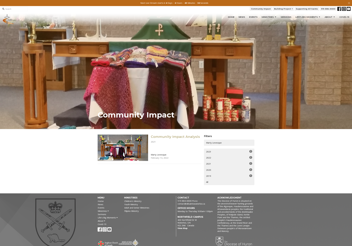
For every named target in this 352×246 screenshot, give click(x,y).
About (328, 17)
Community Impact (261, 9)
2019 (228, 175)
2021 (228, 163)
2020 (228, 169)
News (242, 17)
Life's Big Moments (306, 17)
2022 (228, 157)
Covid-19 (344, 17)
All (207, 182)
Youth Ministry (131, 204)
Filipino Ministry (131, 211)
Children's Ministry (132, 201)
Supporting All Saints (307, 9)
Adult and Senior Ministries (136, 207)
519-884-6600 (328, 9)
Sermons (286, 17)
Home (231, 17)
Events (253, 17)
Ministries (268, 17)
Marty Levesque (214, 142)
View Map (183, 228)
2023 (228, 151)
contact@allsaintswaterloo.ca (191, 203)
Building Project (282, 9)
